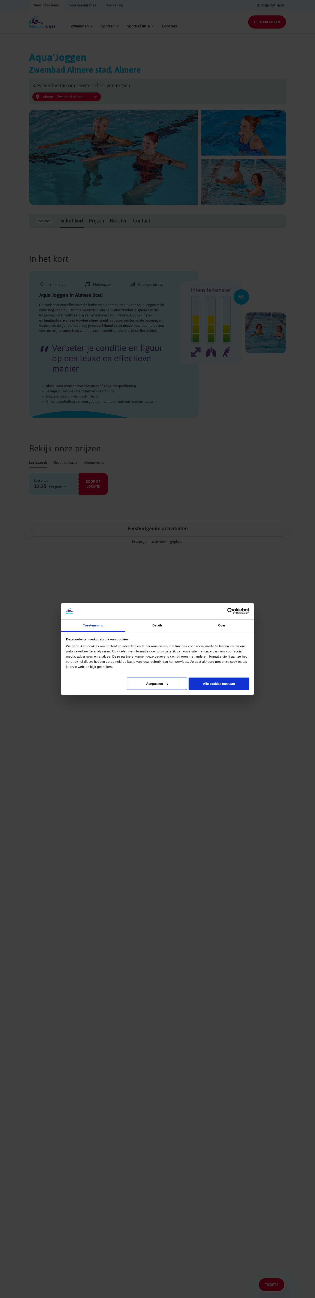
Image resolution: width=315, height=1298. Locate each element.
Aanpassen (154, 683)
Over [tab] (221, 625)
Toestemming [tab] (93, 625)
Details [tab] (157, 625)
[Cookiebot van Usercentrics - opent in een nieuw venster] (230, 611)
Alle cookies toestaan (219, 683)
